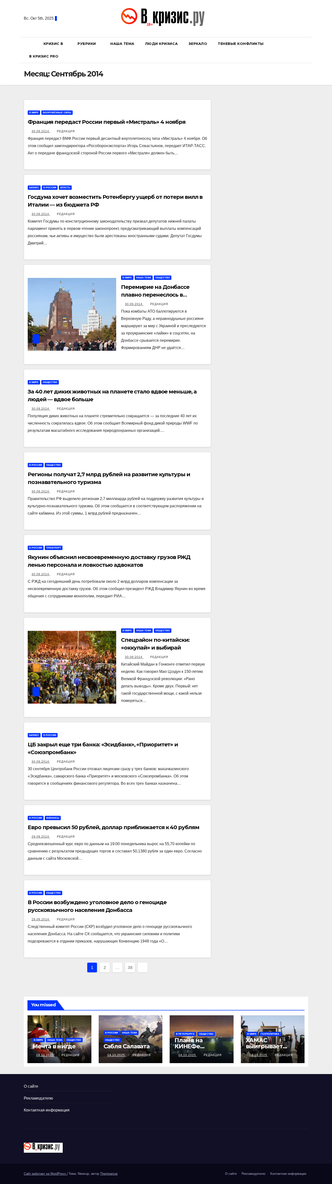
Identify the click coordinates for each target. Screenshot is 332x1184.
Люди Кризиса (161, 44)
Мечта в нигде (53, 1046)
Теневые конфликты (241, 44)
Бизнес (34, 187)
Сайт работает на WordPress (45, 1174)
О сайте (31, 1086)
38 (130, 967)
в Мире (34, 112)
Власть (65, 187)
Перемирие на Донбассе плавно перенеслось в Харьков (155, 295)
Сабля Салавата (126, 1046)
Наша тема (122, 44)
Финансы (52, 818)
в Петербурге (185, 1034)
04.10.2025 (45, 1055)
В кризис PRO (44, 56)
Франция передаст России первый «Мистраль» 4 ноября (106, 122)
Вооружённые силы (57, 112)
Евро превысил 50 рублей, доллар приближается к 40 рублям (113, 827)
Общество (162, 277)
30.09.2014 (41, 131)
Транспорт (53, 547)
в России (49, 187)
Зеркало (198, 44)
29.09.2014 (41, 836)
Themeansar (109, 1174)
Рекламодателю (38, 1098)
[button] (306, 50)
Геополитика (270, 1034)
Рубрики (87, 44)
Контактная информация (47, 1110)
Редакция (66, 131)
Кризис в (54, 44)
